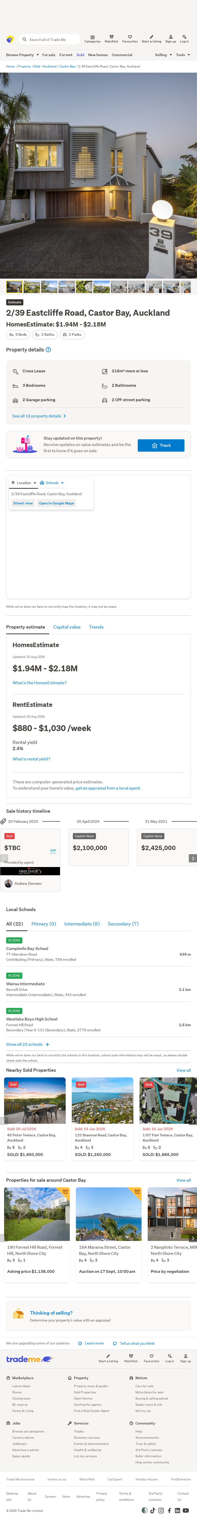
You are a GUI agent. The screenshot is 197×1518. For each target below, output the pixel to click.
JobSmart (19, 1444)
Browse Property (20, 54)
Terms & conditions (126, 1496)
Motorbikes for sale (149, 1392)
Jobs (16, 1423)
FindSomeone (181, 1479)
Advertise (83, 1496)
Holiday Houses (147, 1479)
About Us (32, 1496)
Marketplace (23, 1377)
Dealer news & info (148, 1404)
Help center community (152, 1462)
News (66, 1496)
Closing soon (21, 1398)
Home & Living (22, 1411)
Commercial (122, 54)
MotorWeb (87, 1479)
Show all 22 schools (24, 1044)
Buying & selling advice (151, 1398)
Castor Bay (68, 66)
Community (145, 1423)
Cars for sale (144, 1386)
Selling (161, 54)
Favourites (151, 1361)
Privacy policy (101, 1496)
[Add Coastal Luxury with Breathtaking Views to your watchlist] (134, 1194)
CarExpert (115, 1479)
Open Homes (83, 1398)
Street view (23, 503)
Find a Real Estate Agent (92, 1411)
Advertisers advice (25, 1450)
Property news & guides (91, 1386)
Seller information (148, 1456)
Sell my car (143, 1411)
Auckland (50, 66)
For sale (48, 54)
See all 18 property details (36, 415)
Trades (79, 1431)
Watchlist (131, 1361)
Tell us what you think (137, 1343)
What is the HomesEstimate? (40, 682)
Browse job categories (28, 1431)
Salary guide (21, 1456)
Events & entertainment (91, 1444)
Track (165, 445)
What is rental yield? (31, 758)
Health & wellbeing (87, 1450)
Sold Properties (85, 1392)
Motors (141, 1377)
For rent (66, 54)
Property (25, 66)
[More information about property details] (48, 350)
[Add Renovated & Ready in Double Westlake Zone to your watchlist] (62, 1194)
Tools (181, 54)
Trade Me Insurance (20, 1479)
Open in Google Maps (56, 503)
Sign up (170, 41)
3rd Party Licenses (148, 1450)
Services (81, 1423)
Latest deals (21, 1386)
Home (11, 66)
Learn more (94, 1343)
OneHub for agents (87, 1404)
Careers (50, 1496)
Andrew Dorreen (28, 883)
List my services (85, 1456)
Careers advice (23, 1437)
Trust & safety (145, 1444)
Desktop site (12, 1496)
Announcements (147, 1437)
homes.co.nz (57, 1479)
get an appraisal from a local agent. (108, 788)
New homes (98, 54)
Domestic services (87, 1437)
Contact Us (183, 1496)
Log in (184, 41)
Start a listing (108, 1361)
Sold (80, 54)
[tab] (23, 483)
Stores (17, 1392)
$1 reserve (20, 1404)
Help (138, 1431)
